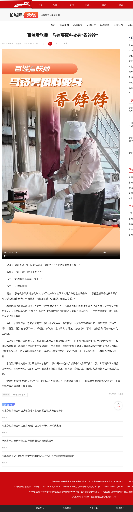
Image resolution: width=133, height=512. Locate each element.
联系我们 (67, 508)
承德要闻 (77, 25)
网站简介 (40, 508)
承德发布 (118, 25)
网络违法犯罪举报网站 (61, 492)
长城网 (16, 15)
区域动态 (91, 25)
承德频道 (45, 15)
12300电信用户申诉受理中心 (40, 492)
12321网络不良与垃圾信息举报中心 (85, 492)
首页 (53, 25)
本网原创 (55, 15)
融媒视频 (104, 25)
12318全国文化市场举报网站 (111, 492)
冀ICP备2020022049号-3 (61, 487)
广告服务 (93, 508)
